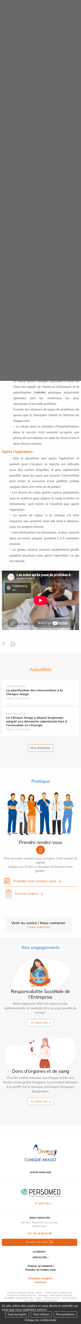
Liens (38, 1298)
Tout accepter (17, 1314)
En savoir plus (40, 1022)
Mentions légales (61, 1295)
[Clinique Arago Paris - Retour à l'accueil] (40, 1153)
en (42, 392)
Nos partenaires (46, 1300)
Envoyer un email (37, 1241)
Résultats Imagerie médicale (40, 1280)
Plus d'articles (40, 748)
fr (38, 392)
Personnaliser (65, 1314)
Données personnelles (18, 1298)
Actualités (40, 669)
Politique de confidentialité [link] (41, 1320)
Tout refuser (41, 1314)
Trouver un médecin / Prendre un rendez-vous (40, 1267)
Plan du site (51, 1298)
